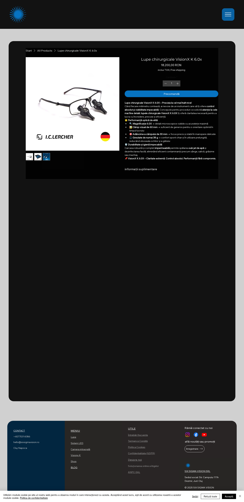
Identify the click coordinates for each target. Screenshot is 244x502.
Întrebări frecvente (138, 435)
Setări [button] (195, 496)
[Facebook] (196, 435)
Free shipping (178, 69)
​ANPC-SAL (134, 472)
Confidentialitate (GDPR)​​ (141, 453)
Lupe (73, 437)
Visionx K (76, 455)
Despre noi (135, 459)
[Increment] (178, 83)
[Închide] (240, 496)
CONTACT (19, 430)
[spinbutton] (171, 83)
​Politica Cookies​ (136, 447)
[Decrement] (165, 83)
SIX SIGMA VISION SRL (197, 471)
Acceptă (229, 496)
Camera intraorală (80, 449)
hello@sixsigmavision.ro (26, 442)
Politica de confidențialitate (34, 498)
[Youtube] (204, 435)
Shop (74, 461)
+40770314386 (22, 436)
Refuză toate (210, 496)
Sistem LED (77, 443)
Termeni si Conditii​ (138, 441)
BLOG (74, 467)
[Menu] (228, 14)
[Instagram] (187, 435)
